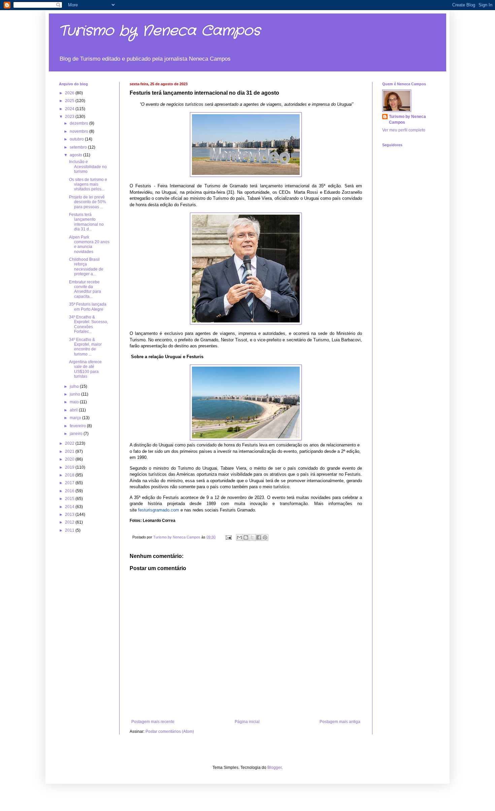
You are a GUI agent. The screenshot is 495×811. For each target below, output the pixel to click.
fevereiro (78, 426)
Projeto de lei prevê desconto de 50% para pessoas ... (87, 202)
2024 (70, 108)
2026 (70, 93)
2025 (70, 100)
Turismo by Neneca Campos (159, 31)
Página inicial (247, 721)
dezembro (79, 123)
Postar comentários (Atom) (169, 731)
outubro (77, 139)
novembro (79, 131)
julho (75, 386)
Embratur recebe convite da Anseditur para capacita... (85, 289)
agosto (76, 155)
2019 (70, 467)
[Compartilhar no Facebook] (258, 537)
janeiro (77, 433)
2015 (70, 498)
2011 (70, 530)
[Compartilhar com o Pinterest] (265, 537)
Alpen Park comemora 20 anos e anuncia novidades (89, 244)
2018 (70, 475)
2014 (70, 506)
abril (74, 410)
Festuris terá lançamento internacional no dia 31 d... (86, 221)
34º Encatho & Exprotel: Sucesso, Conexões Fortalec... (88, 324)
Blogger (274, 767)
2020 (70, 459)
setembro (79, 147)
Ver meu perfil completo (403, 130)
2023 (70, 116)
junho (75, 394)
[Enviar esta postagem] (228, 537)
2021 (70, 451)
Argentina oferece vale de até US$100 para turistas (85, 369)
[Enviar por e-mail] (239, 537)
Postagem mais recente (152, 721)
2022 (70, 443)
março (76, 417)
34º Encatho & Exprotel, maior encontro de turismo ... (85, 346)
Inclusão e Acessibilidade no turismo (88, 166)
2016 (70, 491)
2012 (70, 522)
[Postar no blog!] (245, 537)
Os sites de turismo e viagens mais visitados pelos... (88, 184)
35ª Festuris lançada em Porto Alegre (87, 306)
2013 (70, 514)
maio (75, 402)
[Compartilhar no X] (252, 537)
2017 (70, 482)
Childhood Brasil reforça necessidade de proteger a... (86, 266)
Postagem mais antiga (340, 721)
